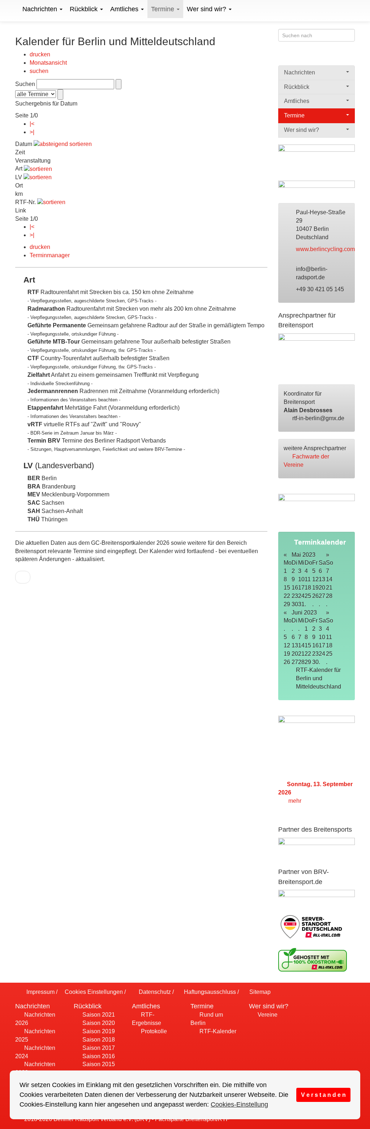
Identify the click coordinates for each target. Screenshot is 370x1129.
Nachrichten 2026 (35, 1019)
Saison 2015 (98, 1064)
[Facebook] (322, 56)
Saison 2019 (98, 1031)
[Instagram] (350, 56)
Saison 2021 (98, 1015)
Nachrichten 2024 (35, 1052)
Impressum (40, 992)
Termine (163, 9)
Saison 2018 (98, 1040)
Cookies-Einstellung (239, 1104)
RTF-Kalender (217, 1031)
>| (32, 132)
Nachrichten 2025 (35, 1035)
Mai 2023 (303, 555)
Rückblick (84, 9)
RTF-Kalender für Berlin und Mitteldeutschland (319, 678)
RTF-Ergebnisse (146, 1019)
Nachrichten (40, 9)
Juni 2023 (304, 612)
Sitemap (259, 992)
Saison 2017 (98, 1048)
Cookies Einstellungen (93, 992)
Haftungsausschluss (209, 992)
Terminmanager (50, 255)
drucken (40, 54)
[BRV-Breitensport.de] (14, 9)
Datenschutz (154, 992)
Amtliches (125, 9)
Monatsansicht (48, 63)
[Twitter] (336, 56)
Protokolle (153, 1031)
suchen (39, 71)
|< (32, 124)
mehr (295, 801)
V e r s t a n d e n (323, 1094)
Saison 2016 (98, 1056)
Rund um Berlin (206, 1019)
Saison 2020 (98, 1023)
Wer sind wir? (207, 9)
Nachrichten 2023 (35, 1068)
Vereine (267, 1015)
